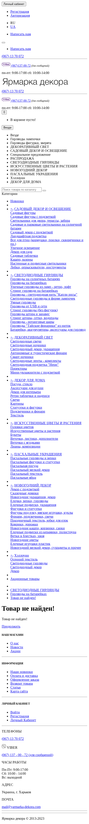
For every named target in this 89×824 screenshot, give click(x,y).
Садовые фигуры (23, 213)
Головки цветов (22, 427)
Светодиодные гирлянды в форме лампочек (42, 298)
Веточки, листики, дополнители (34, 438)
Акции (15, 651)
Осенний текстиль (24, 559)
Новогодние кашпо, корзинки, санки (37, 528)
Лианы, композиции (25, 446)
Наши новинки (21, 672)
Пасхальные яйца (23, 477)
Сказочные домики (24, 493)
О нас (14, 643)
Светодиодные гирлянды (29, 563)
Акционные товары (25, 579)
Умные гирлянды (23, 302)
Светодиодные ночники (28, 345)
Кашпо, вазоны (21, 259)
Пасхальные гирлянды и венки (33, 458)
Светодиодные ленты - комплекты (35, 361)
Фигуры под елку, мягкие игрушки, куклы (41, 512)
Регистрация (19, 11)
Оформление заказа (24, 679)
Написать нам (20, 34)
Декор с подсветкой (24, 489)
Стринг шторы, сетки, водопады (34, 318)
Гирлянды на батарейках (28, 283)
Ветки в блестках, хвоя (27, 536)
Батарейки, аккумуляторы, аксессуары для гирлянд (48, 329)
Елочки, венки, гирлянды (29, 501)
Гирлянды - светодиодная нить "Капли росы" (43, 294)
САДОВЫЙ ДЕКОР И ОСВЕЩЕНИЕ (42, 209)
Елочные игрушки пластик (30, 544)
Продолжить (11, 626)
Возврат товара (21, 683)
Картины (17, 403)
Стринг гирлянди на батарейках (34, 290)
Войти (15, 712)
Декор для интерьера (25, 392)
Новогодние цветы (24, 540)
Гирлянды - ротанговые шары (32, 322)
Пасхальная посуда (24, 466)
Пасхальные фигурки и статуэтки (35, 462)
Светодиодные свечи (25, 341)
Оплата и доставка (24, 676)
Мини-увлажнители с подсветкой (35, 372)
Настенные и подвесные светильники (38, 263)
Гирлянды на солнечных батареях (35, 279)
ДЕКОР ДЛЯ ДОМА (29, 380)
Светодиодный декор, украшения (35, 349)
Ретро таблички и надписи (30, 396)
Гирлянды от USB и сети (28, 306)
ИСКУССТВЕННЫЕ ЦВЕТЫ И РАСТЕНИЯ (47, 423)
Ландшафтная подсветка (28, 236)
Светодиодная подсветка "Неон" (34, 364)
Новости (16, 647)
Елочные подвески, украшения (33, 505)
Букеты (15, 435)
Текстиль (17, 415)
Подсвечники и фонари (27, 411)
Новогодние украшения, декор (33, 497)
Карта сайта (19, 691)
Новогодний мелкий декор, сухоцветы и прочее (45, 547)
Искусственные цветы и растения (35, 431)
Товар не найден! (23, 598)
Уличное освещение (25, 248)
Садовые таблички (24, 255)
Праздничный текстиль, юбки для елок (39, 520)
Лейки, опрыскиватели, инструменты (38, 267)
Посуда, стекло (21, 384)
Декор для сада (21, 252)
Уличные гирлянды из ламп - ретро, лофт (40, 287)
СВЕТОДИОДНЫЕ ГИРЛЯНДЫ (38, 275)
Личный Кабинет (23, 720)
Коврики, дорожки (24, 524)
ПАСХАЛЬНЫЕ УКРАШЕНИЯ (38, 454)
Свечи (15, 400)
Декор (14, 571)
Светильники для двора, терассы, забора (40, 220)
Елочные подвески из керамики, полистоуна (43, 532)
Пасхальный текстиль (26, 473)
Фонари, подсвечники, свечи (31, 516)
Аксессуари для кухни (26, 388)
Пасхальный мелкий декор (30, 470)
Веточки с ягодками (25, 442)
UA (13, 27)
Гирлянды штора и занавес (30, 314)
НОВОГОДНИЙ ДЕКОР (32, 485)
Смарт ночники (21, 357)
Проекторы (18, 368)
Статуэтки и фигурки (26, 407)
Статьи (15, 687)
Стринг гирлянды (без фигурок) (34, 310)
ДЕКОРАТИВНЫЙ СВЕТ (33, 337)
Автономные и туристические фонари (38, 353)
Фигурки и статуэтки (26, 509)
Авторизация (20, 15)
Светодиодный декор (26, 567)
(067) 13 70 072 (13, 56)
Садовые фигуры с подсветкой (33, 216)
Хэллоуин (21, 555)
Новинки (17, 201)
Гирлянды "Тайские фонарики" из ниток (40, 326)
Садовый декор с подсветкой (31, 232)
